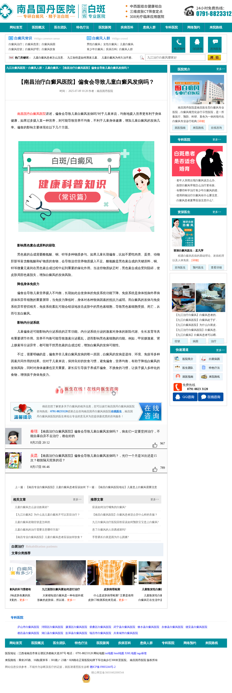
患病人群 (149, 27)
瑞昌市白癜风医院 (100, 633)
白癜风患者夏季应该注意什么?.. (195, 200)
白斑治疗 (18, 546)
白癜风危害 (32, 44)
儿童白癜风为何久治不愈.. (117, 57)
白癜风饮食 (48, 49)
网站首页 (16, 27)
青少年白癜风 (95, 49)
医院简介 (184, 69)
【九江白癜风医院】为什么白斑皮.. (196, 325)
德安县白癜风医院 (196, 627)
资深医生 (184, 212)
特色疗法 (82, 27)
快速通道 (182, 349)
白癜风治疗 (15, 44)
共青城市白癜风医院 (126, 633)
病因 (195, 341)
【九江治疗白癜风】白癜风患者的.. (196, 315)
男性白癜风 (93, 44)
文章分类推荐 (21, 553)
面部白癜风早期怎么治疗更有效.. (196, 185)
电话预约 (179, 48)
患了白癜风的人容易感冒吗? (109, 529)
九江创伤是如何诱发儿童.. (83, 57)
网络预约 (193, 27)
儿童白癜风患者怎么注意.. (48, 57)
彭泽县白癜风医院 (76, 633)
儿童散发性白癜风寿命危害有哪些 (150, 589)
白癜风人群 (126, 49)
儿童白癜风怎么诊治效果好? (31, 507)
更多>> (77, 499)
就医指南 (180, 127)
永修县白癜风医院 (172, 627)
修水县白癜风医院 (148, 627)
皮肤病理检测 (100, 589)
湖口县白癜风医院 (52, 633)
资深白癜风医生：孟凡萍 (188, 250)
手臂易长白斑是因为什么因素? (110, 537)
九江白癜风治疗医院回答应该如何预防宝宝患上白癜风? (125, 522)
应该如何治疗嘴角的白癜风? (109, 507)
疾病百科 (127, 27)
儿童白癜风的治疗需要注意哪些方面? (37, 529)
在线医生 (116, 411)
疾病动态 (182, 277)
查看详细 (216, 267)
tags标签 (142, 653)
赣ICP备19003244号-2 (103, 666)
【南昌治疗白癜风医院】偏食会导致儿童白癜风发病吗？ (95, 67)
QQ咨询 (197, 48)
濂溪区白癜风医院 (76, 627)
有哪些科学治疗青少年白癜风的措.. (197, 190)
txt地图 (109, 653)
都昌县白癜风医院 (28, 633)
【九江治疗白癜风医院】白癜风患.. (196, 330)
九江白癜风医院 (15, 67)
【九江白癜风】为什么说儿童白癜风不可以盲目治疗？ (47, 514)
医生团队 (60, 27)
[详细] (201, 121)
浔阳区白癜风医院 (52, 627)
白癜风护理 (32, 49)
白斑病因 (214, 359)
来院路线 (216, 27)
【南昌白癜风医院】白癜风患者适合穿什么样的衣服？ (124, 514)
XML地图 (130, 653)
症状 (177, 341)
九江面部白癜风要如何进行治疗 (49, 589)
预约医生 (198, 267)
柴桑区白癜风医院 (100, 627)
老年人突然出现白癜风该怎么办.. (196, 180)
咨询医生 (215, 48)
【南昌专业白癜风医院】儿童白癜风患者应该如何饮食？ (49, 537)
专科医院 (171, 27)
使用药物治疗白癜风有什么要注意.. (197, 195)
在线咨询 (216, 127)
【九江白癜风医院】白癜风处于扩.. (196, 320)
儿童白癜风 (126, 44)
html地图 (119, 653)
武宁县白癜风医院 (124, 627)
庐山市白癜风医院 (28, 627)
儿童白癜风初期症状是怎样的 (32, 522)
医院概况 (38, 27)
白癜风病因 (48, 44)
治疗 (213, 341)
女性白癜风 (110, 44)
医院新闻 (105, 27)
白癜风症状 (15, 49)
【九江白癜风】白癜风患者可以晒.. (196, 335)
